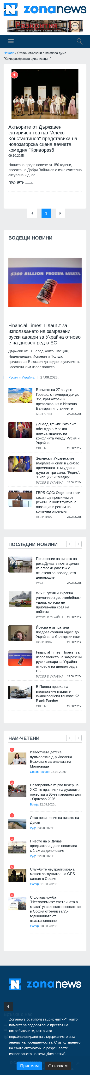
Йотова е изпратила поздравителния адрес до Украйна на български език (58, 632)
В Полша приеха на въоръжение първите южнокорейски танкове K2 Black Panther (57, 694)
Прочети (16, 183)
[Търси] (77, 42)
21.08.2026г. (49, 884)
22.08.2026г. (48, 804)
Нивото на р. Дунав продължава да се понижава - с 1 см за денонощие (54, 846)
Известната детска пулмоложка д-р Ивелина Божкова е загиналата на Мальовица (51, 759)
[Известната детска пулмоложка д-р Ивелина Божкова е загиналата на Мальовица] (17, 758)
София (35, 884)
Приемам (29, 1065)
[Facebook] (8, 1006)
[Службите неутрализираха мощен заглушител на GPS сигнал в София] (17, 875)
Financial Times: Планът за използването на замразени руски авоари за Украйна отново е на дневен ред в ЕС (44, 334)
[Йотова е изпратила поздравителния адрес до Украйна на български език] (20, 633)
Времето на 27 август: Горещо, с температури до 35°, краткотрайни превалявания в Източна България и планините (57, 399)
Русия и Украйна (21, 377)
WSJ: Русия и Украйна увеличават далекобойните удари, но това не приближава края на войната (58, 602)
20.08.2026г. (49, 926)
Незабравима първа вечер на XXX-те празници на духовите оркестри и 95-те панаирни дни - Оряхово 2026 (55, 792)
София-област (40, 772)
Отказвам (57, 1065)
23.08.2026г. (59, 772)
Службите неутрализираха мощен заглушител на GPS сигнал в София (52, 874)
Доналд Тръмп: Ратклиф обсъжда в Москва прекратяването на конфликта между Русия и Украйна (57, 433)
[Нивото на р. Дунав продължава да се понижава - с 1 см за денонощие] (17, 847)
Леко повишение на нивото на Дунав (54, 820)
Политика (44, 517)
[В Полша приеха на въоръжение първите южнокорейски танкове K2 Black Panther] (20, 692)
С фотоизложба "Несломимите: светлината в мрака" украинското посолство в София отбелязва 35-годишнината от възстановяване (55, 909)
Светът (42, 448)
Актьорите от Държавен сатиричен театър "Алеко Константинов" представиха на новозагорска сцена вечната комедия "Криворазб (42, 138)
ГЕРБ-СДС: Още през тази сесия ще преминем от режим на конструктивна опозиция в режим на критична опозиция (58, 502)
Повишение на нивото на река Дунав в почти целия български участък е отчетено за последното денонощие (57, 568)
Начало (9, 53)
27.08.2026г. (49, 377)
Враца (34, 804)
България (44, 414)
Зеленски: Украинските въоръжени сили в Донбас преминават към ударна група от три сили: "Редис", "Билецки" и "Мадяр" (58, 467)
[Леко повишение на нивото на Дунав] (17, 824)
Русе (40, 583)
